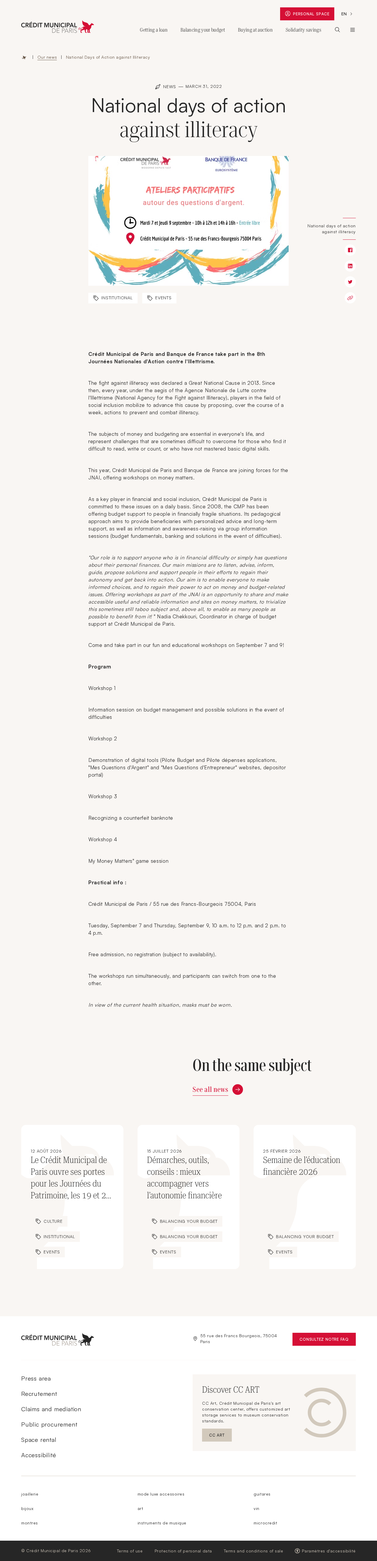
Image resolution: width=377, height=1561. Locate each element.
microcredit (265, 1522)
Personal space (313, 15)
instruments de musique (162, 1522)
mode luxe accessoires (161, 1493)
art (140, 1508)
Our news (47, 57)
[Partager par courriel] (350, 297)
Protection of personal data (183, 1550)
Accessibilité (38, 1455)
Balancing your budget (203, 30)
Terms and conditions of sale (253, 1550)
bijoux (27, 1508)
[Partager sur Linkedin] (350, 266)
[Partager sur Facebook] (350, 250)
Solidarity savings (303, 30)
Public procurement (49, 1424)
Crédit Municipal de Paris (352, 30)
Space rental (39, 1439)
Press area (36, 1378)
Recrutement (39, 1393)
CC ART (220, 1436)
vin (256, 1508)
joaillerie (30, 1493)
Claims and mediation (51, 1409)
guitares (262, 1493)
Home (24, 57)
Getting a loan (154, 30)
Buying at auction (255, 30)
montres (29, 1522)
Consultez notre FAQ (328, 1340)
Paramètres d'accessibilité (329, 1550)
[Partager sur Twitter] (350, 281)
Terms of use (130, 1550)
